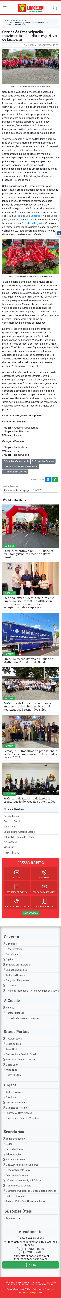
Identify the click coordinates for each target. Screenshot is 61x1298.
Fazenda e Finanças (16, 1149)
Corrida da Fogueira (33, 223)
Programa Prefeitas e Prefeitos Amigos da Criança (32, 990)
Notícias (28, 20)
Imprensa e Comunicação (18, 1113)
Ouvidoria (10, 1097)
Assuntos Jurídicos (15, 1159)
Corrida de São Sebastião (27, 215)
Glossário (10, 985)
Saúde (8, 1144)
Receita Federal (12, 816)
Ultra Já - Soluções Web (32, 1293)
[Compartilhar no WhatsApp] (55, 479)
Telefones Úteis (14, 1218)
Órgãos (9, 959)
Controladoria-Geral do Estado (19, 831)
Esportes (17, 20)
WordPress (49, 1289)
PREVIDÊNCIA (11, 852)
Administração (13, 1154)
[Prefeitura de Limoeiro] (30, 7)
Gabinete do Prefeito (16, 1107)
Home (7, 20)
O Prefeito (11, 943)
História (9, 1007)
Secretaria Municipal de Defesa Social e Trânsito (30, 1190)
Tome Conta (10, 826)
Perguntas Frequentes (17, 980)
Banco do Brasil (12, 821)
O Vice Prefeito (13, 949)
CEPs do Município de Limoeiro (22, 1018)
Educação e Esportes (44, 461)
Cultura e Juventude (15, 1196)
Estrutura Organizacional (18, 964)
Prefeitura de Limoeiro (16, 472)
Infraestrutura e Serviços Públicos (23, 1180)
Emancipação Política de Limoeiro (21, 466)
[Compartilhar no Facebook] (48, 479)
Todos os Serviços (15, 975)
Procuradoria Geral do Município (22, 1118)
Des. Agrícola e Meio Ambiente (21, 1164)
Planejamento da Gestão (18, 1185)
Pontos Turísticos (14, 1013)
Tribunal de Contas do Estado (19, 837)
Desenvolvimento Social (18, 1170)
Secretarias (11, 954)
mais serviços (30, 913)
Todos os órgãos (14, 1092)
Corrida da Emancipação (17, 461)
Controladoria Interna (16, 1102)
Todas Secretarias (15, 1138)
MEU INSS (9, 847)
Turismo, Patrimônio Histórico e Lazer (25, 1201)
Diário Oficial (10, 842)
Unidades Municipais (16, 969)
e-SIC (32, 1265)
